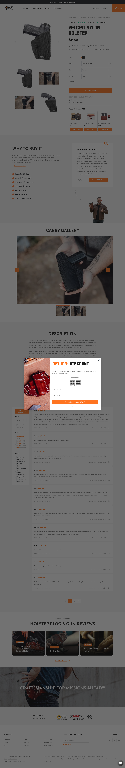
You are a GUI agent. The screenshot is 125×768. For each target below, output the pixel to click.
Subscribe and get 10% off (75, 402)
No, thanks (75, 407)
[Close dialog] (98, 360)
